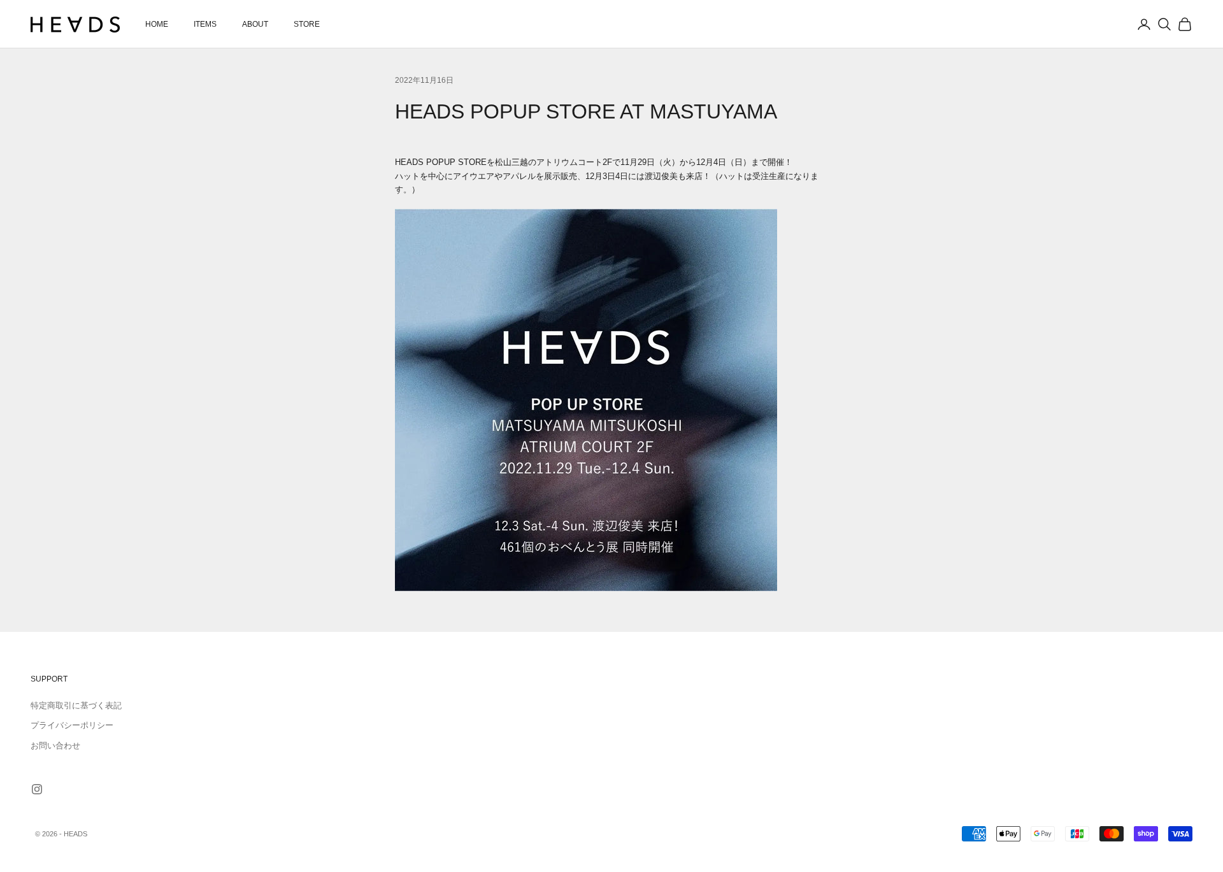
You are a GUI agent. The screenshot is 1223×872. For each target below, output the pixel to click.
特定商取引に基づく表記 (76, 705)
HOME (156, 24)
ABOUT (255, 24)
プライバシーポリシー (72, 725)
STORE (307, 24)
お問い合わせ (55, 745)
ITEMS (205, 24)
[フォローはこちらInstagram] (37, 789)
